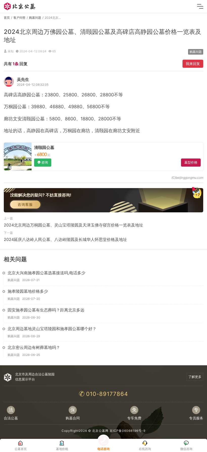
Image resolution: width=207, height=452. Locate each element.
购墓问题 (35, 17)
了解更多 (194, 377)
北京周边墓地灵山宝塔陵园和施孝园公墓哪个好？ (52, 328)
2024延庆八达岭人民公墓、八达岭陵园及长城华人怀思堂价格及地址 (65, 239)
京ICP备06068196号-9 (127, 431)
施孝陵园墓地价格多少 (28, 291)
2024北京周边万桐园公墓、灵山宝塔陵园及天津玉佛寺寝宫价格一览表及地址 (73, 225)
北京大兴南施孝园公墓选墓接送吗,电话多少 (46, 272)
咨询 (44, 162)
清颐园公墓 (44, 147)
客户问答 (19, 17)
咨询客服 (25, 204)
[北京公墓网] (20, 6)
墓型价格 (190, 162)
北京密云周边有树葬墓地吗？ (34, 347)
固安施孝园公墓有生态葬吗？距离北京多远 (46, 309)
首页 (7, 17)
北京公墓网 (100, 431)
